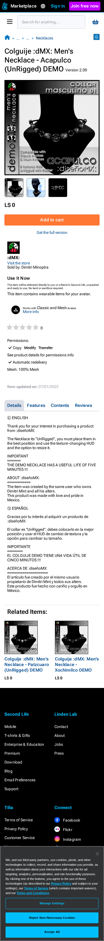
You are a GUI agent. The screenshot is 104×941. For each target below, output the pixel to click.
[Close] (97, 854)
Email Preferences (19, 780)
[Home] (7, 38)
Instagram (71, 839)
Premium (12, 753)
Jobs (58, 744)
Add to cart (52, 219)
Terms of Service (18, 820)
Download (13, 762)
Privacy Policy (16, 829)
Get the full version (52, 232)
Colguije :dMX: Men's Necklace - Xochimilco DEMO (77, 664)
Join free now (85, 6)
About (59, 735)
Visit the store (18, 263)
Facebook (71, 820)
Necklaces (44, 38)
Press (59, 753)
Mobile (10, 726)
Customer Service (19, 837)
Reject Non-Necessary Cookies (52, 917)
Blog (8, 771)
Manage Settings (52, 903)
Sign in (58, 6)
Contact (61, 726)
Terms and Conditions (33, 893)
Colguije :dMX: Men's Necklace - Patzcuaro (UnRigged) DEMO (26, 664)
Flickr (67, 829)
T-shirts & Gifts (17, 735)
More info (31, 311)
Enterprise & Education (24, 744)
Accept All (52, 932)
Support (11, 789)
